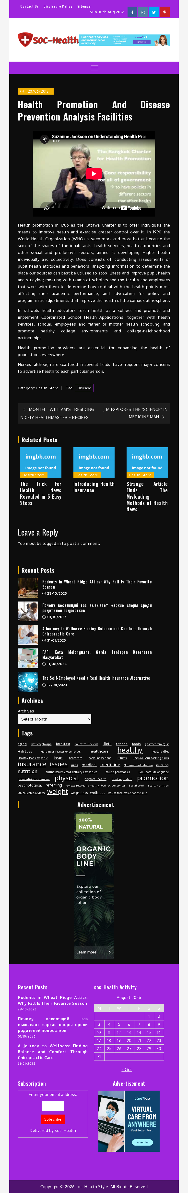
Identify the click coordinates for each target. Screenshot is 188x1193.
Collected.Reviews (86, 744)
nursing (162, 765)
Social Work (137, 785)
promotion (153, 778)
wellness (98, 792)
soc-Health (65, 1130)
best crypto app (41, 744)
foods (136, 744)
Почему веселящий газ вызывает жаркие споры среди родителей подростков (97, 607)
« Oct (126, 1069)
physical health (95, 779)
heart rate (75, 758)
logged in (52, 543)
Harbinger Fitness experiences (61, 751)
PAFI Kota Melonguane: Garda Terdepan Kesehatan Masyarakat (97, 654)
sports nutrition (158, 785)
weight (57, 791)
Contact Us (29, 6)
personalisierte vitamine (34, 779)
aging (22, 744)
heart (58, 757)
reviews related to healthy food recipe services (96, 785)
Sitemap (84, 6)
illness (122, 758)
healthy (130, 750)
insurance (32, 764)
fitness (122, 744)
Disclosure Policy (58, 6)
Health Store (47, 388)
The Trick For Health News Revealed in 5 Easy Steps (40, 493)
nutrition (27, 771)
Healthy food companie (33, 758)
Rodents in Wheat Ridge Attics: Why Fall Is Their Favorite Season (97, 584)
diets (107, 743)
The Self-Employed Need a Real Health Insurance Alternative (96, 678)
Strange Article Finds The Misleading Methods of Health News (147, 496)
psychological (30, 785)
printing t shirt (122, 779)
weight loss (79, 793)
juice (74, 765)
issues (59, 764)
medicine (110, 764)
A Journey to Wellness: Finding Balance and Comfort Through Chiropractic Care (97, 631)
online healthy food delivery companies (71, 772)
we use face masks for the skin (127, 793)
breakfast (63, 744)
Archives (26, 711)
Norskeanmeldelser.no (138, 765)
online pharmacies (118, 772)
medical (89, 764)
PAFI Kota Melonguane (154, 772)
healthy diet (160, 751)
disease (84, 388)
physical (67, 778)
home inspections (100, 758)
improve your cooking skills (151, 758)
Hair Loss (25, 751)
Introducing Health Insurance (94, 487)
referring (54, 785)
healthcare (99, 751)
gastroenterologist (157, 744)
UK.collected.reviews (31, 793)
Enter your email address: (53, 1112)
